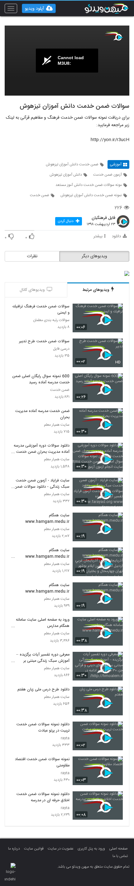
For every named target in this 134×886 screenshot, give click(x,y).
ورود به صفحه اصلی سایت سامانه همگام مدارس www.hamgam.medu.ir (42, 623)
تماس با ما (120, 856)
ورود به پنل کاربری (91, 849)
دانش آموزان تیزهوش (66, 175)
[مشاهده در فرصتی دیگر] (115, 312)
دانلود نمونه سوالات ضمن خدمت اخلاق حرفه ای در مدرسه (43, 797)
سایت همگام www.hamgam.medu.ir (47, 519)
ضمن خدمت (39, 195)
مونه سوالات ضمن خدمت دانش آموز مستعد (88, 185)
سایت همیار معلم (56, 425)
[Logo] (113, 36)
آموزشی (116, 164)
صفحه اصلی (118, 849)
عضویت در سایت (61, 849)
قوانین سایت (34, 849)
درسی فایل (61, 349)
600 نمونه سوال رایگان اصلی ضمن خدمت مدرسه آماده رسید (40, 379)
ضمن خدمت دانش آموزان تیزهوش (72, 164)
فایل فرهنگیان (103, 218)
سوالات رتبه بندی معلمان (51, 320)
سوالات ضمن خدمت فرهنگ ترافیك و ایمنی (40, 310)
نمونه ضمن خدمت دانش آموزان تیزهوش (91, 195)
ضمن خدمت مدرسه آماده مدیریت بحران (42, 414)
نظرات (32, 256)
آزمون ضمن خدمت (107, 175)
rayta (65, 738)
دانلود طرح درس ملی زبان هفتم (43, 690)
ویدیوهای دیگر (94, 256)
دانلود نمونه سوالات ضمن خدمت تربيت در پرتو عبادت (43, 728)
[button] (39, 8)
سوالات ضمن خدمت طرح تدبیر (44, 342)
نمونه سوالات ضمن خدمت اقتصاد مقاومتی (42, 762)
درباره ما (14, 849)
